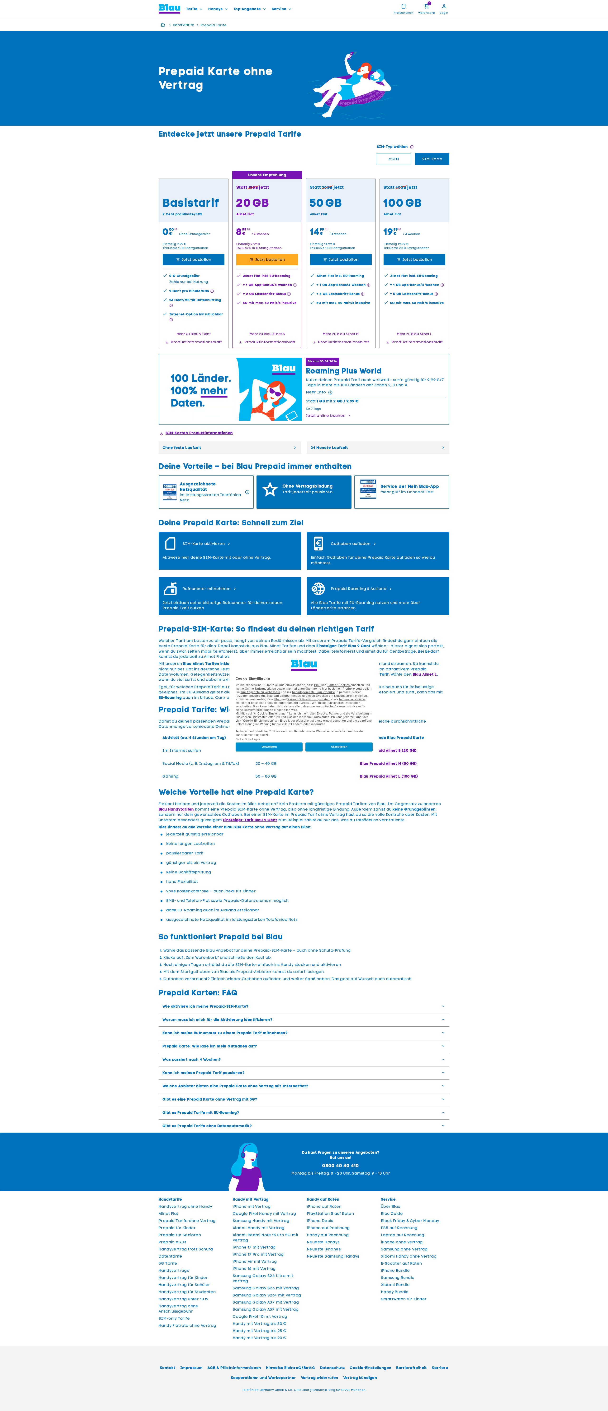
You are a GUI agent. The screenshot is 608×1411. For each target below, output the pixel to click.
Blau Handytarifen (176, 809)
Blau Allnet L (425, 674)
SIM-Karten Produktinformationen (199, 433)
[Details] (330, 392)
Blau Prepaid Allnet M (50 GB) (388, 763)
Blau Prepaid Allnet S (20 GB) (388, 750)
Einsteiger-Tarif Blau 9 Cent (250, 820)
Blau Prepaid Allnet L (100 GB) (389, 776)
